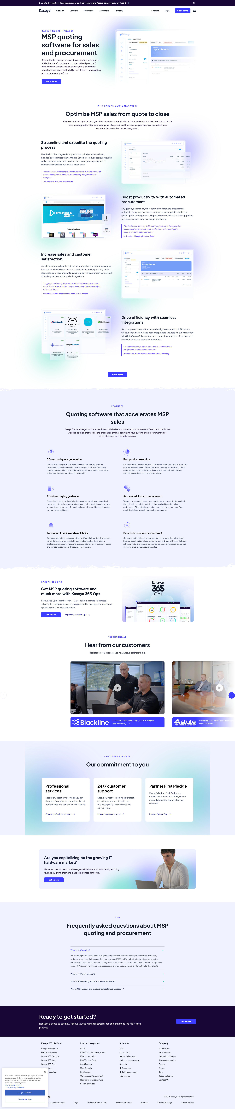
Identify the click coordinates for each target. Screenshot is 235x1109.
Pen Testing (85, 1072)
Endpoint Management (129, 1060)
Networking (124, 1076)
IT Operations (125, 1068)
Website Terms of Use (96, 1102)
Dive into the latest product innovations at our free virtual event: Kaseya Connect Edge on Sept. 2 (82, 3)
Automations (46, 1068)
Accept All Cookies (25, 1093)
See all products (87, 1084)
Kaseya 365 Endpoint (50, 1056)
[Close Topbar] (194, 3)
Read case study (119, 724)
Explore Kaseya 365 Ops (75, 614)
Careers (162, 1068)
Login (167, 11)
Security (123, 1064)
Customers (104, 11)
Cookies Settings (164, 1102)
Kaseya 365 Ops (48, 1064)
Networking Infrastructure (91, 1080)
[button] (117, 950)
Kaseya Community (167, 1060)
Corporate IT (124, 1052)
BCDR (83, 1048)
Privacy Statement (124, 1102)
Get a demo (182, 11)
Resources (88, 11)
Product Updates (48, 1072)
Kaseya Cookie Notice (13, 1085)
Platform (60, 11)
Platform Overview (49, 1052)
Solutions (74, 11)
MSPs (121, 1048)
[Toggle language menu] (194, 10)
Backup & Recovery (127, 1056)
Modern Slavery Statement (53, 1102)
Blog (161, 1072)
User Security (86, 1068)
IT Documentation (88, 1056)
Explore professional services (58, 814)
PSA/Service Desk (88, 1060)
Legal (76, 1102)
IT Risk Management (128, 1072)
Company (119, 11)
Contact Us (164, 1080)
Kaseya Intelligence (49, 1048)
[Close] (44, 1072)
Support (155, 11)
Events (161, 1064)
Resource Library (166, 1076)
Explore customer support (109, 814)
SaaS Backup (86, 1064)
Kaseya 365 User (48, 1060)
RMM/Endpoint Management (93, 1052)
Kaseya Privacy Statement (15, 1087)
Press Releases (165, 1052)
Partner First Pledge (167, 1056)
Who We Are (164, 1048)
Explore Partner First (158, 814)
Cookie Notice (187, 1102)
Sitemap (144, 1102)
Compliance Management (91, 1076)
